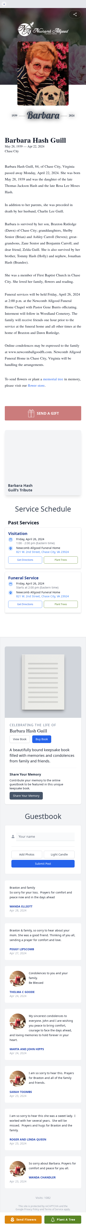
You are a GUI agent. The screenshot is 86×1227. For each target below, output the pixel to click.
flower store (36, 385)
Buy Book (42, 739)
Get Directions (25, 560)
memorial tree (53, 378)
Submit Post (43, 863)
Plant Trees (61, 560)
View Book (19, 739)
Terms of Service (54, 1209)
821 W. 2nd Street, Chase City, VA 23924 (42, 552)
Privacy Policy (31, 1209)
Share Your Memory (26, 796)
